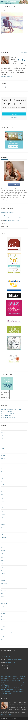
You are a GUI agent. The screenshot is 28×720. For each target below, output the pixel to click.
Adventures (3, 428)
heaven (2, 521)
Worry (2, 639)
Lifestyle (2, 534)
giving (2, 504)
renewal (9, 691)
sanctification (4, 590)
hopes (11, 685)
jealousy (20, 685)
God (2, 507)
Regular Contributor (5, 577)
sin (1, 600)
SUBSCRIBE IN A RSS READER (7, 212)
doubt (2, 471)
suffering (3, 606)
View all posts (23, 52)
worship (2, 642)
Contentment (4, 461)
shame (2, 596)
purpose (3, 573)
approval (3, 432)
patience (22, 687)
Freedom (3, 501)
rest (13, 691)
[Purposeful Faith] (14, 2)
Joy (3, 687)
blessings (3, 448)
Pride (2, 570)
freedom (10, 683)
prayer (2, 567)
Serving (2, 593)
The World (3, 616)
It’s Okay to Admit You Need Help (8, 417)
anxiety (9, 676)
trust (2, 693)
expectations (4, 484)
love (10, 687)
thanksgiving (3, 613)
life (6, 687)
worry (9, 693)
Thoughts (3, 619)
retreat (2, 586)
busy (2, 451)
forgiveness (3, 498)
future (20, 683)
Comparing (3, 458)
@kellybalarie (7, 215)
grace (2, 511)
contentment (4, 678)
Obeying (2, 557)
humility (15, 685)
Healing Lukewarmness (6, 415)
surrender (3, 609)
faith (2, 491)
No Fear (2, 553)
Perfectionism (4, 563)
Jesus (2, 530)
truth (2, 629)
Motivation (3, 550)
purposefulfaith (15, 10)
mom (2, 547)
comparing (24, 676)
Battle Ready (3, 442)
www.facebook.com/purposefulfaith (14, 217)
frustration (16, 682)
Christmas (3, 455)
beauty (13, 676)
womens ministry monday (7, 632)
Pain (18, 687)
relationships (4, 583)
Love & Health (4, 537)
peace (2, 560)
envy (2, 478)
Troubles (3, 626)
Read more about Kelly (7, 76)
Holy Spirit (3, 524)
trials (2, 623)
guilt (2, 517)
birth (2, 445)
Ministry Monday (4, 544)
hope (2, 527)
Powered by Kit (14, 117)
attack (2, 435)
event (2, 481)
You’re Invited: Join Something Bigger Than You (11, 409)
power (8, 689)
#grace (4, 676)
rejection (3, 580)
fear (2, 494)
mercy (2, 540)
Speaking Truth (4, 603)
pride (16, 689)
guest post (3, 514)
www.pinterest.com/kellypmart (12, 220)
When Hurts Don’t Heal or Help (7, 413)
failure (2, 488)
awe (2, 438)
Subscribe (14, 114)
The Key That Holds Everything (7, 411)
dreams (2, 474)
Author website (14, 55)
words (2, 636)
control (2, 465)
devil (2, 468)
